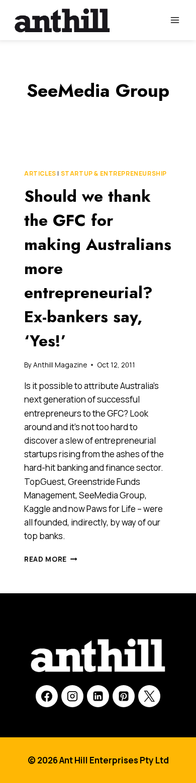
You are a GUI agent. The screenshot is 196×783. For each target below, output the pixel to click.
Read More (50, 559)
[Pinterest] (124, 696)
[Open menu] (174, 20)
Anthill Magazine (60, 364)
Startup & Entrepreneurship (114, 173)
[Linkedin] (98, 696)
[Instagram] (72, 696)
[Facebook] (47, 696)
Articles (40, 173)
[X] (149, 696)
